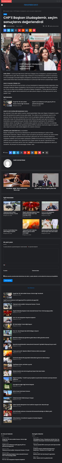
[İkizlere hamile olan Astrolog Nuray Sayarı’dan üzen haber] (50, 224)
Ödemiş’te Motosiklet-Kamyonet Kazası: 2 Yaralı (23, 1)
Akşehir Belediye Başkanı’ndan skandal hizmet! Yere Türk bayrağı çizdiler (31, 213)
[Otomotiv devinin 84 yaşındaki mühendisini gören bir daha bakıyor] (7, 360)
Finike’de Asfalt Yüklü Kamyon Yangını (23, 398)
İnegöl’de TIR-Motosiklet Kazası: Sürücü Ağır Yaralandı (28, 293)
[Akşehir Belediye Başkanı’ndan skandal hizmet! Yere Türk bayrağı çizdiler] (31, 206)
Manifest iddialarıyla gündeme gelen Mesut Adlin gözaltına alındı (31, 337)
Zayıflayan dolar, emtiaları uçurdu (22, 364)
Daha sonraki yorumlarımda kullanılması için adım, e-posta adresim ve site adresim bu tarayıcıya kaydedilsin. (31, 276)
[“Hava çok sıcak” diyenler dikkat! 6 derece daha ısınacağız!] (31, 224)
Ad (4, 265)
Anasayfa (6, 11)
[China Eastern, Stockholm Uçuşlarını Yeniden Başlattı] (7, 420)
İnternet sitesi (35, 270)
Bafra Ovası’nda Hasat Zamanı (21, 391)
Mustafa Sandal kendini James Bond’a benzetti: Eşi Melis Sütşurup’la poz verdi (34, 344)
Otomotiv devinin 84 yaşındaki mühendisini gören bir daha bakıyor (31, 358)
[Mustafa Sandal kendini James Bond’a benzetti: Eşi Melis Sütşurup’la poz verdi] (7, 346)
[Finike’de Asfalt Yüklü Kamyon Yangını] (7, 400)
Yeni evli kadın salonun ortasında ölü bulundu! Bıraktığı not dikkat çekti (32, 411)
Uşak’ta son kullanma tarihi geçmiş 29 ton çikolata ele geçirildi (20, 300)
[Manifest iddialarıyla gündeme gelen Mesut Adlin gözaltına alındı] (7, 340)
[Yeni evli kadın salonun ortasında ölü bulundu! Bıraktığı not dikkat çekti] (7, 413)
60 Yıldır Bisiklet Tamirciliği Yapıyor (22, 324)
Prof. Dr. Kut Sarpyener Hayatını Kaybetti (48, 212)
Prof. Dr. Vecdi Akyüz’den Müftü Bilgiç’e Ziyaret (10, 230)
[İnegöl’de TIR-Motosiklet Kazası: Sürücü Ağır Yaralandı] (8, 103)
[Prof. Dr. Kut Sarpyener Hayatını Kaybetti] (50, 206)
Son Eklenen (31, 288)
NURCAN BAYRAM (10, 26)
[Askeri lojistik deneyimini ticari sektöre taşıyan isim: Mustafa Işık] (7, 407)
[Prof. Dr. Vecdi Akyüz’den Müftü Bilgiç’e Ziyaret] (11, 224)
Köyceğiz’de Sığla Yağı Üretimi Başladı (23, 384)
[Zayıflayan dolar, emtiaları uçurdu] (7, 366)
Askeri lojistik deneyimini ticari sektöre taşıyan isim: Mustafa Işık (31, 404)
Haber (11, 11)
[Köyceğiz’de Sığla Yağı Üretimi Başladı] (7, 386)
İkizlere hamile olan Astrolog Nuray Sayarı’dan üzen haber (50, 230)
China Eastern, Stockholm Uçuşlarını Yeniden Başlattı (27, 418)
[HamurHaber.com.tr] (31, 5)
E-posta (5, 270)
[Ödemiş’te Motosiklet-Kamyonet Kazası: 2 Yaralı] (11, 206)
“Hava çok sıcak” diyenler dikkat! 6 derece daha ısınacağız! (30, 231)
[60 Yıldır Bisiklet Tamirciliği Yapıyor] (7, 326)
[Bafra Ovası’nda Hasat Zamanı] (7, 393)
